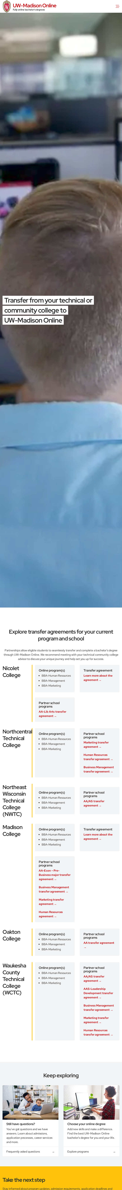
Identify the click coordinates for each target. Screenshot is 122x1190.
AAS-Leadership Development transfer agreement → (98, 993)
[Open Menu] (118, 6)
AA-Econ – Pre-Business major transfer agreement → (55, 875)
